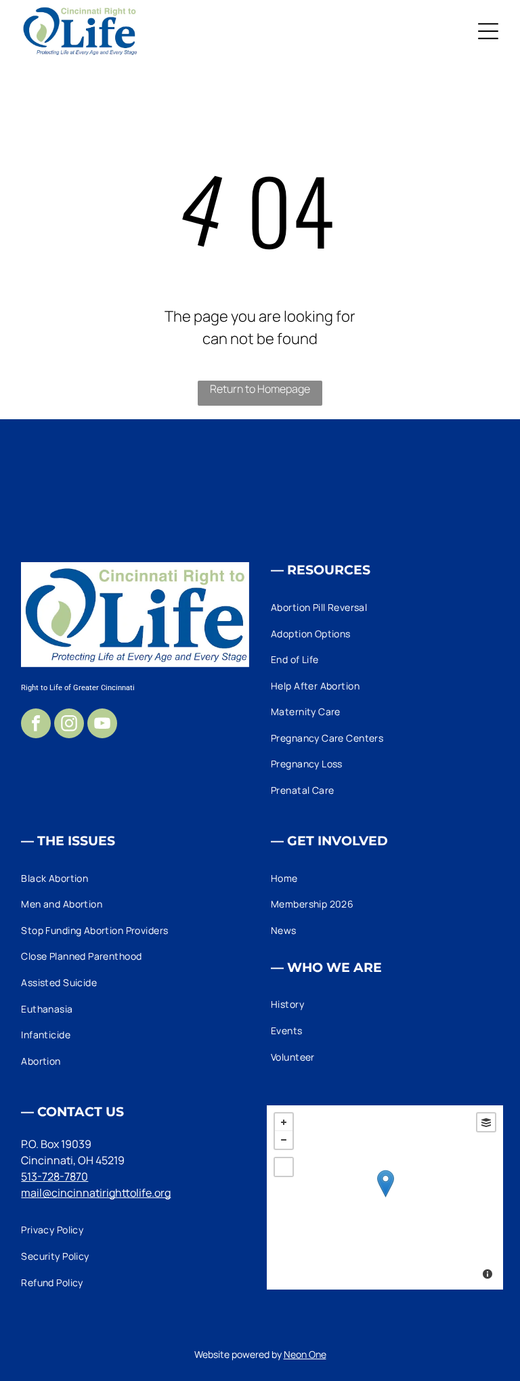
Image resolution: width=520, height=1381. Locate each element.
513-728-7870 (54, 1176)
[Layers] (486, 1122)
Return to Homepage (260, 388)
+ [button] (283, 1122)
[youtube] (102, 725)
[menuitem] (385, 607)
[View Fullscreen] (283, 1167)
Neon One (305, 1354)
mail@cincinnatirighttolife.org (96, 1192)
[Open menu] (488, 31)
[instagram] (69, 725)
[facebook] (36, 725)
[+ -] (385, 1197)
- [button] (283, 1140)
